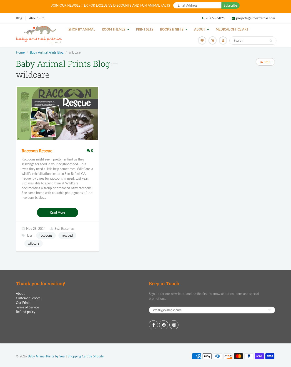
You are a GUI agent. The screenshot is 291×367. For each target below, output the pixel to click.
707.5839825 (215, 18)
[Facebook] (153, 324)
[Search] (270, 40)
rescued (67, 235)
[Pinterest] (163, 324)
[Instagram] (173, 324)
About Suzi (36, 18)
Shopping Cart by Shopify (86, 356)
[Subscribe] (269, 309)
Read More (57, 212)
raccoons (46, 235)
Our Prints (23, 303)
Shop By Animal (81, 29)
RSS (267, 62)
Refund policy (25, 312)
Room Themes (113, 29)
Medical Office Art (232, 29)
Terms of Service (27, 307)
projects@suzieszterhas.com (255, 18)
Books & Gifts (171, 29)
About (199, 29)
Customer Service (28, 298)
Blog (19, 18)
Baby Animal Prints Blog (46, 52)
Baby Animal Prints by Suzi (46, 356)
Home (20, 52)
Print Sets (144, 29)
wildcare (33, 243)
